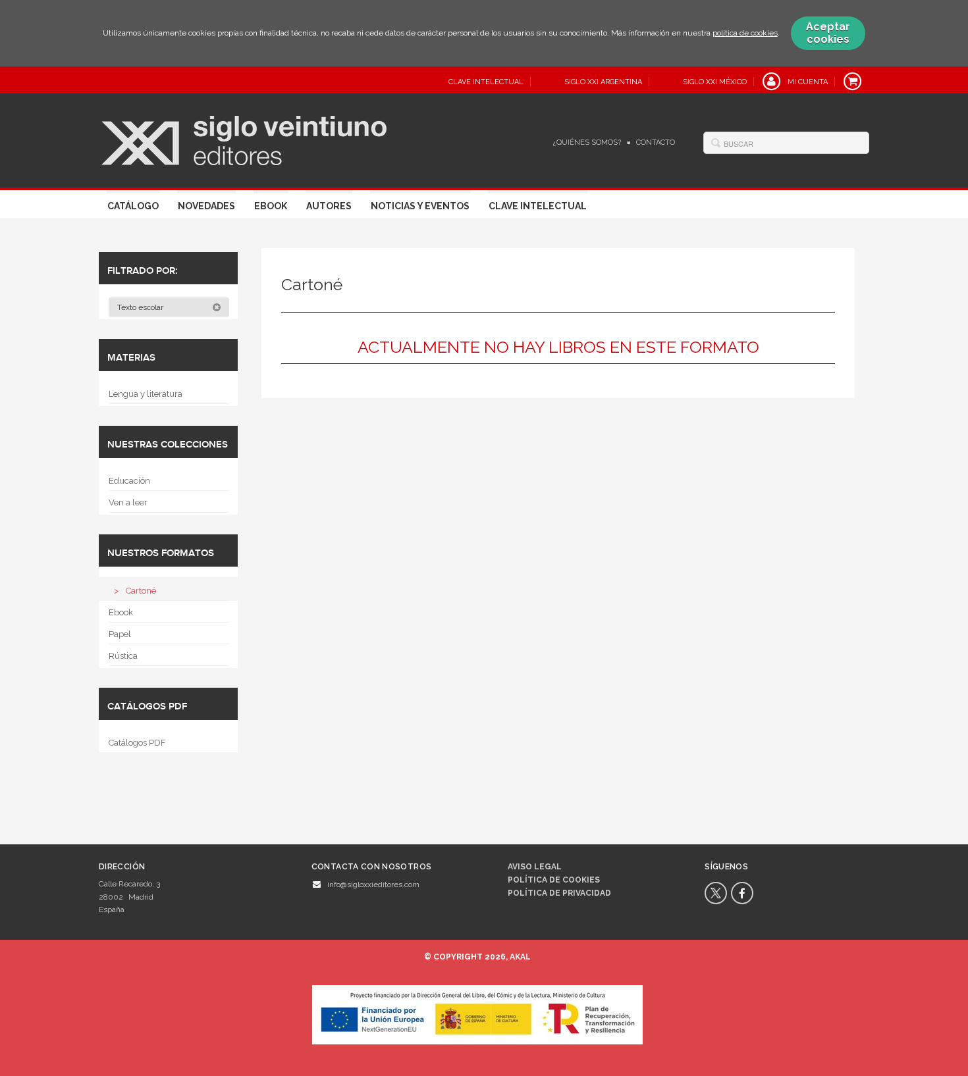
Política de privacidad (559, 893)
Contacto (655, 142)
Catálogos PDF (137, 743)
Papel (120, 634)
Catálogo (133, 206)
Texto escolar (141, 307)
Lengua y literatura (145, 394)
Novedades (206, 206)
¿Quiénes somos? (587, 142)
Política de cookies (554, 879)
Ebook (270, 206)
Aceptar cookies (828, 32)
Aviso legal (535, 866)
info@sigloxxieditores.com (373, 884)
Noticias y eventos (420, 206)
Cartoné (141, 591)
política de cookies (745, 33)
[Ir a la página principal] (244, 138)
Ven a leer (128, 502)
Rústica (123, 656)
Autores (329, 206)
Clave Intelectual (538, 206)
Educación (129, 481)
